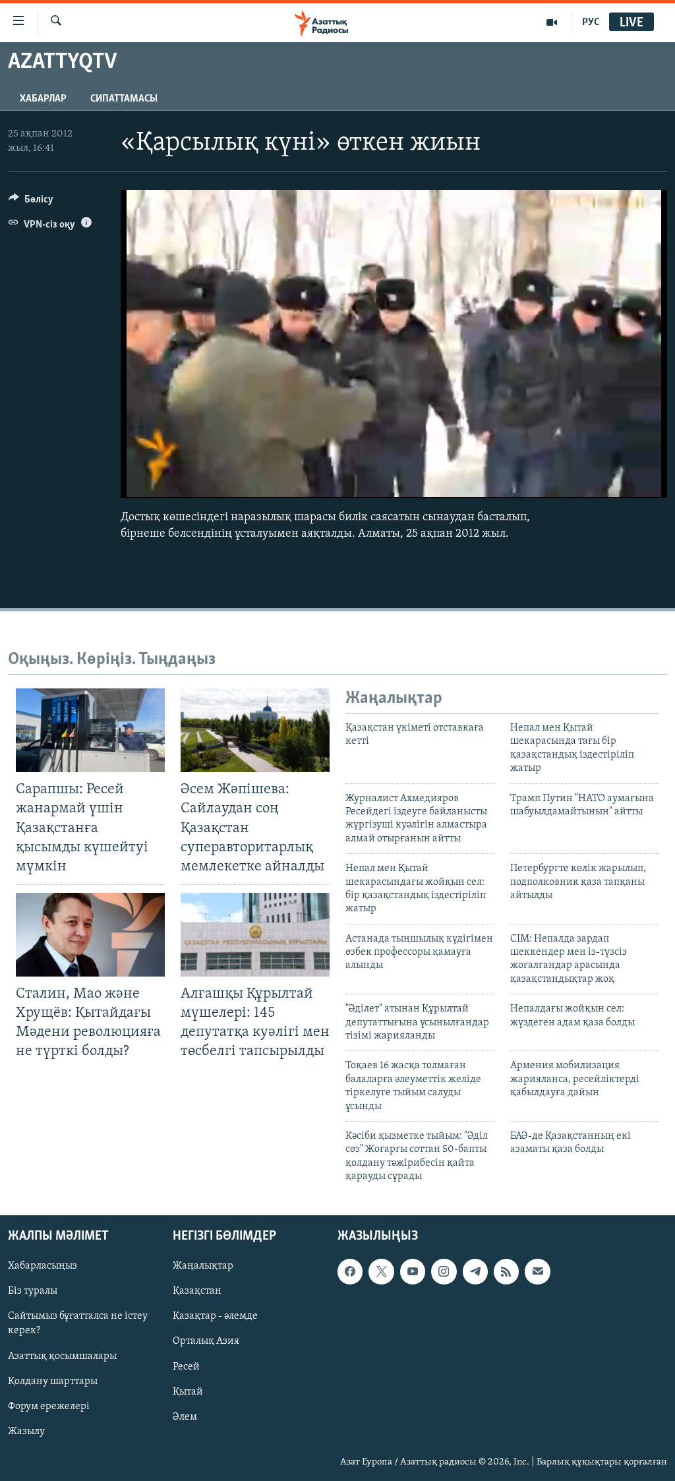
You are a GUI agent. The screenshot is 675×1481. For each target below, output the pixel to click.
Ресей (186, 1366)
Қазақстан (197, 1291)
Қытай (188, 1391)
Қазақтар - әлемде (215, 1316)
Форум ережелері (49, 1406)
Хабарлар (43, 99)
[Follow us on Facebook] (350, 1271)
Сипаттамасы (124, 99)
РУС (591, 22)
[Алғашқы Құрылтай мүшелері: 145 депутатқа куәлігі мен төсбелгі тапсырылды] (255, 935)
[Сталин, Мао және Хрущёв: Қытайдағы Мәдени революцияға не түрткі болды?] (90, 935)
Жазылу (26, 1431)
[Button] (31, 202)
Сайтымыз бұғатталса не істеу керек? (78, 1323)
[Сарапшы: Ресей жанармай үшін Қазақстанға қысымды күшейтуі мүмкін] (90, 730)
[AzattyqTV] (552, 22)
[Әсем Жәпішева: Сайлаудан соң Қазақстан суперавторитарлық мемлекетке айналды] (255, 730)
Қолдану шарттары (53, 1380)
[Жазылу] (537, 1271)
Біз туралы (32, 1291)
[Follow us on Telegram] (475, 1271)
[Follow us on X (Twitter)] (381, 1271)
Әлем (185, 1416)
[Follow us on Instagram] (443, 1271)
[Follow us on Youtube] (412, 1271)
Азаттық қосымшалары (62, 1355)
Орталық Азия (206, 1341)
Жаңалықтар (203, 1266)
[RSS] (506, 1271)
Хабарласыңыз (42, 1266)
